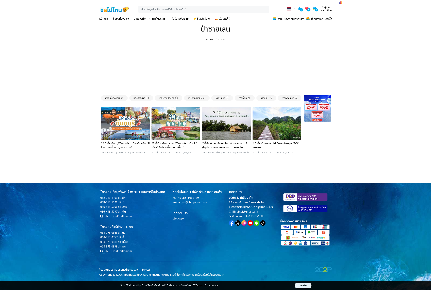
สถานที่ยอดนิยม (112, 98)
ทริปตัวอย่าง (139, 98)
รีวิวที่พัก (243, 98)
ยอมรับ (303, 285)
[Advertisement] (215, 68)
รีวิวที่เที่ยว (220, 98)
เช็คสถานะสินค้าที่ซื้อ (321, 19)
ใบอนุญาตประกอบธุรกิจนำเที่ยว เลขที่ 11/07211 (125, 270)
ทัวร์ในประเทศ (159, 19)
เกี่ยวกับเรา (178, 219)
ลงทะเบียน (326, 10)
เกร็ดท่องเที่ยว (195, 98)
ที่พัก (218, 152)
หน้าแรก (103, 19)
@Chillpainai (123, 216)
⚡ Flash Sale (201, 19)
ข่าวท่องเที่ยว (288, 98)
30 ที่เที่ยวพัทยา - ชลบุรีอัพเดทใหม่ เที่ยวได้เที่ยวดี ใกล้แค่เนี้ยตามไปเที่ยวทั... (174, 145)
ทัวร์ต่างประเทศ (180, 19)
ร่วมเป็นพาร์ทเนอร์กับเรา (290, 19)
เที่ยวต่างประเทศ (166, 98)
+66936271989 (255, 216)
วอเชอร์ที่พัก (140, 19)
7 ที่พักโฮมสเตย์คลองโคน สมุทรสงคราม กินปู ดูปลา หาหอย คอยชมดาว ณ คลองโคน (225, 145)
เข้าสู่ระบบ (326, 7)
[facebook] (231, 223)
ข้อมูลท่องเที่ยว (121, 19)
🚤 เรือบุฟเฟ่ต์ (222, 19)
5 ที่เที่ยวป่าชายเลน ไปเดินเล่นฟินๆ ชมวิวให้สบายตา (275, 145)
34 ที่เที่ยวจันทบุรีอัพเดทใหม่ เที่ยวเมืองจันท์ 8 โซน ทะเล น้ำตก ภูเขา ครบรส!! (125, 145)
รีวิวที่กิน (264, 98)
